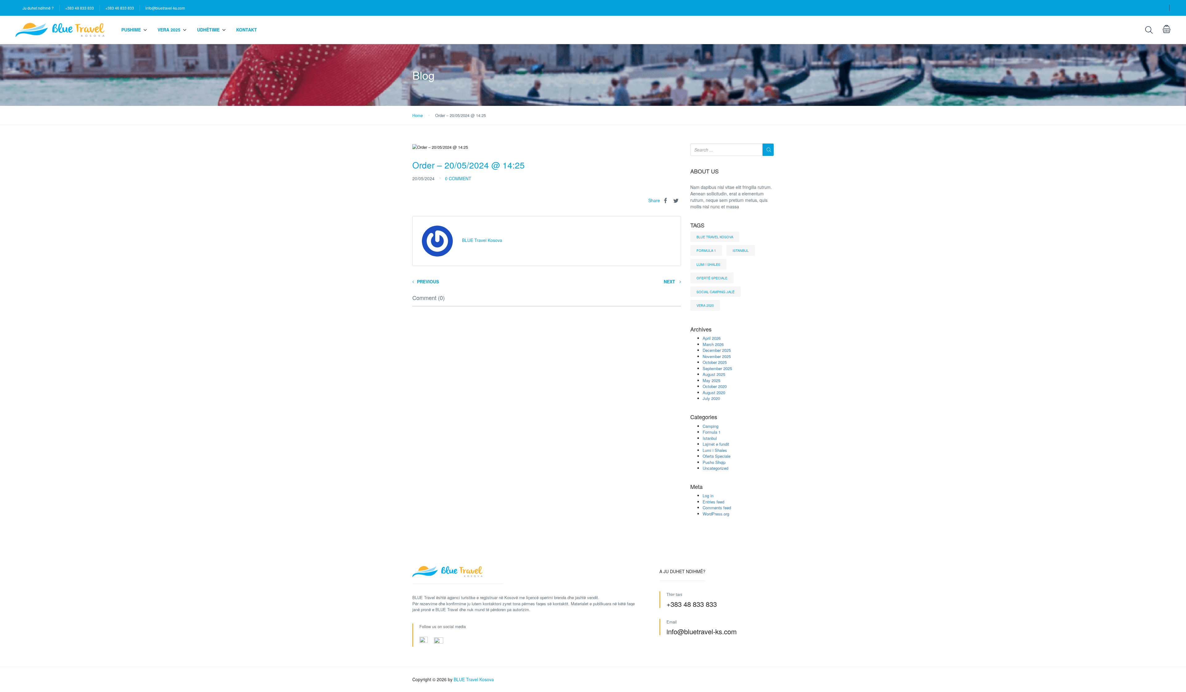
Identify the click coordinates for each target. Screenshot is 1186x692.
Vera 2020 (705, 305)
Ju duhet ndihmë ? (38, 7)
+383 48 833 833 (79, 7)
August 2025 (714, 374)
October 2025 (715, 362)
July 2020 (711, 398)
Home (417, 115)
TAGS (697, 225)
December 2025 (717, 350)
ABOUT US (704, 171)
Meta (696, 487)
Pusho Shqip (714, 462)
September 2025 (717, 368)
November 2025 (717, 356)
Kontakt (246, 30)
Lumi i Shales (708, 264)
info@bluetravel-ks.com (165, 7)
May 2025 (711, 380)
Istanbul (741, 250)
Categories (703, 417)
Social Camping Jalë (715, 291)
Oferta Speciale (716, 456)
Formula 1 (706, 250)
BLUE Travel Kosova (714, 236)
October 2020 (715, 386)
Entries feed (713, 502)
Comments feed (717, 508)
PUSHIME (131, 30)
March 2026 (713, 344)
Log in (708, 495)
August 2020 (714, 392)
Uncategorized (715, 468)
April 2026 (712, 338)
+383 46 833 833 (119, 7)
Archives (701, 329)
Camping (710, 426)
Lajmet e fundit (716, 444)
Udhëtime (208, 30)
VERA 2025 (169, 30)
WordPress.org (716, 514)
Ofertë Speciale (711, 277)
